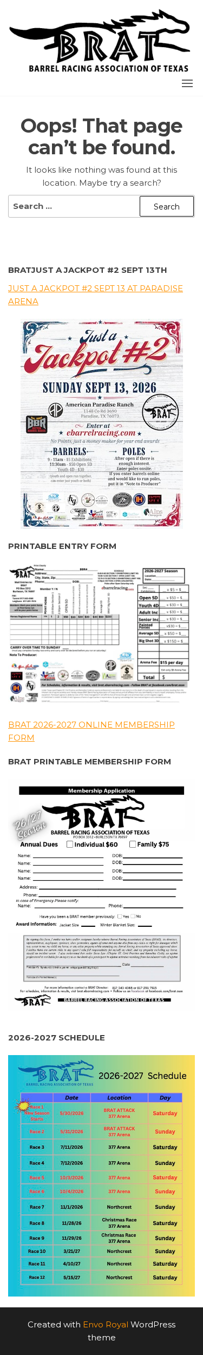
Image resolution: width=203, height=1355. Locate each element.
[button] (187, 83)
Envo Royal (105, 1324)
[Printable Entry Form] (101, 636)
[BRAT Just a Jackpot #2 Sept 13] (101, 424)
